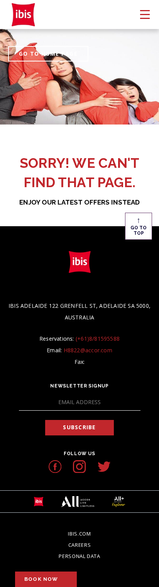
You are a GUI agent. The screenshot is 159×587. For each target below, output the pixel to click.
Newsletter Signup (79, 386)
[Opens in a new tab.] (55, 466)
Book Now (41, 579)
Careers (79, 544)
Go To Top (138, 225)
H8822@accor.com (88, 350)
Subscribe (79, 427)
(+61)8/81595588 (98, 338)
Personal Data (79, 556)
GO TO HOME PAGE (48, 53)
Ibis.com (79, 533)
